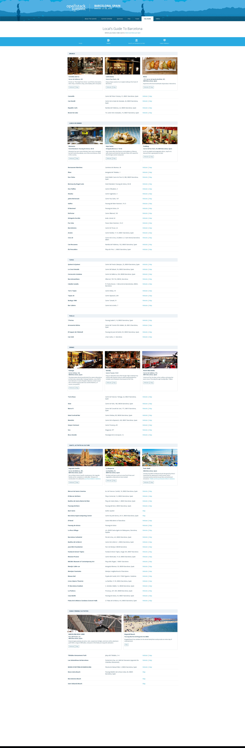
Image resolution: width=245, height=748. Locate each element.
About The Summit (90, 19)
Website (71, 87)
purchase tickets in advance (92, 479)
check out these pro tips (132, 33)
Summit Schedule (106, 19)
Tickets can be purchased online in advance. (162, 479)
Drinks (108, 43)
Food (80, 43)
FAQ (129, 19)
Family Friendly (164, 43)
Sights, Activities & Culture (136, 43)
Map (77, 87)
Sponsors (120, 19)
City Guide (147, 19)
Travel (137, 19)
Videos (158, 19)
